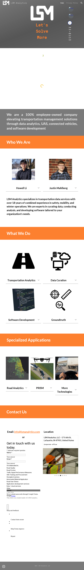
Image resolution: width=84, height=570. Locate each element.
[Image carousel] (60, 462)
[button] (81, 2)
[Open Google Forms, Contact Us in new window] (37, 443)
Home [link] (62, 3)
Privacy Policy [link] (72, 3)
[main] (42, 31)
